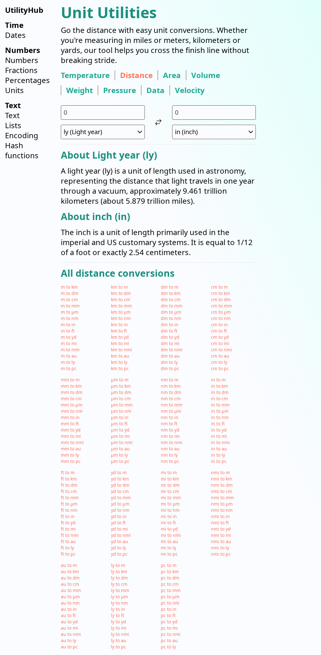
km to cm (120, 299)
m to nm (69, 318)
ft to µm (69, 504)
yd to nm (120, 510)
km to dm (121, 293)
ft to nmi (70, 535)
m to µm (69, 312)
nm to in (169, 417)
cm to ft (219, 331)
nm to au (170, 449)
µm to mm (122, 405)
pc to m (168, 565)
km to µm (121, 312)
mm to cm (71, 398)
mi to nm (170, 510)
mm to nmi (72, 442)
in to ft (218, 424)
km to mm (121, 306)
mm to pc (71, 461)
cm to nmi (221, 350)
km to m (119, 287)
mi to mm (171, 497)
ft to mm (70, 497)
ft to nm (69, 510)
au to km (70, 571)
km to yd (120, 337)
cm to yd (220, 337)
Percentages (27, 80)
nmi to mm (222, 497)
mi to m (169, 472)
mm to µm (71, 405)
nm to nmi (171, 442)
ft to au (68, 541)
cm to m (219, 287)
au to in (69, 609)
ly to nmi (120, 634)
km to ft (119, 331)
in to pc (219, 461)
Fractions (21, 70)
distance (136, 75)
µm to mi (120, 436)
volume (205, 75)
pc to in (168, 609)
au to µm (70, 597)
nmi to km (221, 479)
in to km (219, 386)
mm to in (70, 417)
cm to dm (221, 299)
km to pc (120, 368)
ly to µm (119, 597)
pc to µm (170, 597)
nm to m (169, 380)
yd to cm (120, 491)
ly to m (118, 565)
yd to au (119, 541)
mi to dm (170, 485)
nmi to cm (221, 491)
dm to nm (171, 318)
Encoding (21, 135)
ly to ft (117, 615)
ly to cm (119, 584)
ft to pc (68, 554)
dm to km (171, 293)
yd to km (120, 479)
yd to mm (121, 497)
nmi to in (220, 516)
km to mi (120, 343)
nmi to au (221, 541)
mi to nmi (171, 535)
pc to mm (171, 590)
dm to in (169, 325)
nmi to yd (221, 529)
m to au (69, 356)
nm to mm (171, 405)
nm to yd (170, 430)
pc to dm (170, 578)
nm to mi (170, 436)
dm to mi (170, 343)
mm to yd (71, 430)
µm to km (121, 386)
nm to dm (171, 392)
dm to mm (171, 306)
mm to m (70, 380)
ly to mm (120, 590)
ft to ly (67, 548)
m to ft (68, 331)
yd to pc (119, 554)
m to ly (68, 362)
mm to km (71, 386)
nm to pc (170, 461)
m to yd (68, 337)
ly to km (119, 571)
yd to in (119, 516)
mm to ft (70, 424)
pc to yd (169, 622)
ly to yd (118, 622)
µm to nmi (122, 442)
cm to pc (220, 368)
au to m (69, 565)
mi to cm (170, 491)
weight (79, 90)
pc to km (170, 571)
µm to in (120, 417)
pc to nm (170, 603)
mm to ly (70, 455)
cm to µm (221, 312)
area (172, 75)
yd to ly (118, 548)
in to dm (220, 392)
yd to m (119, 472)
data (155, 90)
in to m (218, 380)
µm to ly (119, 455)
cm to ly (219, 362)
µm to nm (121, 411)
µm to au (120, 449)
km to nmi (121, 350)
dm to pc (170, 368)
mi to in (169, 516)
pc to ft (168, 615)
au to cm (70, 584)
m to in (68, 325)
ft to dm (69, 485)
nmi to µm (222, 504)
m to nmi (70, 350)
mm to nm (71, 411)
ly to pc (118, 647)
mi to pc (169, 554)
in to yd (219, 430)
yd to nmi (121, 535)
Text (12, 115)
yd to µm (120, 504)
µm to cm (121, 398)
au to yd (69, 622)
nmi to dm (222, 485)
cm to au (220, 356)
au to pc (69, 647)
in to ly (218, 455)
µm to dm (121, 392)
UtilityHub (24, 10)
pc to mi (169, 628)
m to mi (69, 343)
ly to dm (119, 578)
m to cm (69, 299)
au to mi (69, 628)
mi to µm (170, 504)
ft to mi (68, 529)
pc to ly (168, 647)
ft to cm (69, 491)
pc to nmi (171, 634)
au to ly (68, 640)
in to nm (220, 417)
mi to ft (168, 523)
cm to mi (220, 343)
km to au (120, 356)
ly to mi (118, 628)
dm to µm (171, 312)
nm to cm (171, 398)
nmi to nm (222, 510)
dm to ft (169, 331)
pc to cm (170, 584)
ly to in (118, 609)
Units (14, 90)
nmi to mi (221, 535)
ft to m (68, 472)
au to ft (68, 615)
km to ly (119, 362)
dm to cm (171, 299)
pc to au (169, 640)
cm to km (220, 293)
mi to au (169, 541)
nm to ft (169, 424)
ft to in (68, 516)
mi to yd (169, 529)
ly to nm (119, 603)
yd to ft (118, 523)
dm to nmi (171, 350)
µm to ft (119, 424)
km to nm (121, 318)
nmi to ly (220, 548)
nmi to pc (221, 554)
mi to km (170, 479)
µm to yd (120, 430)
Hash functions (22, 150)
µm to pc (120, 461)
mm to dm (71, 392)
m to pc (68, 368)
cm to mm (221, 306)
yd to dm (120, 485)
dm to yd (170, 337)
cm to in (219, 325)
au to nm (70, 603)
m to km (69, 287)
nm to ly (169, 455)
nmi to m (220, 472)
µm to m (120, 380)
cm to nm (221, 318)
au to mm (71, 590)
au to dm (70, 578)
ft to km (69, 479)
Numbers (21, 60)
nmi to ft (220, 523)
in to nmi (220, 442)
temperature (85, 75)
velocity (190, 90)
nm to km (171, 386)
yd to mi (119, 529)
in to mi (219, 436)
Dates (15, 35)
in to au (219, 449)
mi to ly (168, 548)
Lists (13, 125)
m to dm (69, 293)
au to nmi (71, 634)
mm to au (71, 449)
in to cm (219, 398)
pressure (119, 90)
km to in (119, 325)
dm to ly (169, 362)
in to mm (220, 405)
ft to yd (68, 523)
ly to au (118, 640)
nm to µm (171, 411)
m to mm (70, 306)
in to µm (220, 411)
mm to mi (71, 436)
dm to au (170, 356)
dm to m (169, 287)
